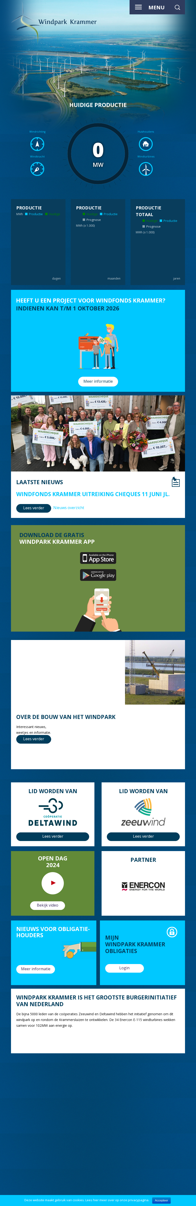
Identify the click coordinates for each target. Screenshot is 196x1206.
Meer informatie (98, 381)
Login (124, 967)
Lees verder (33, 507)
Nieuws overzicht (68, 507)
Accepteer (161, 1200)
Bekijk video (47, 905)
